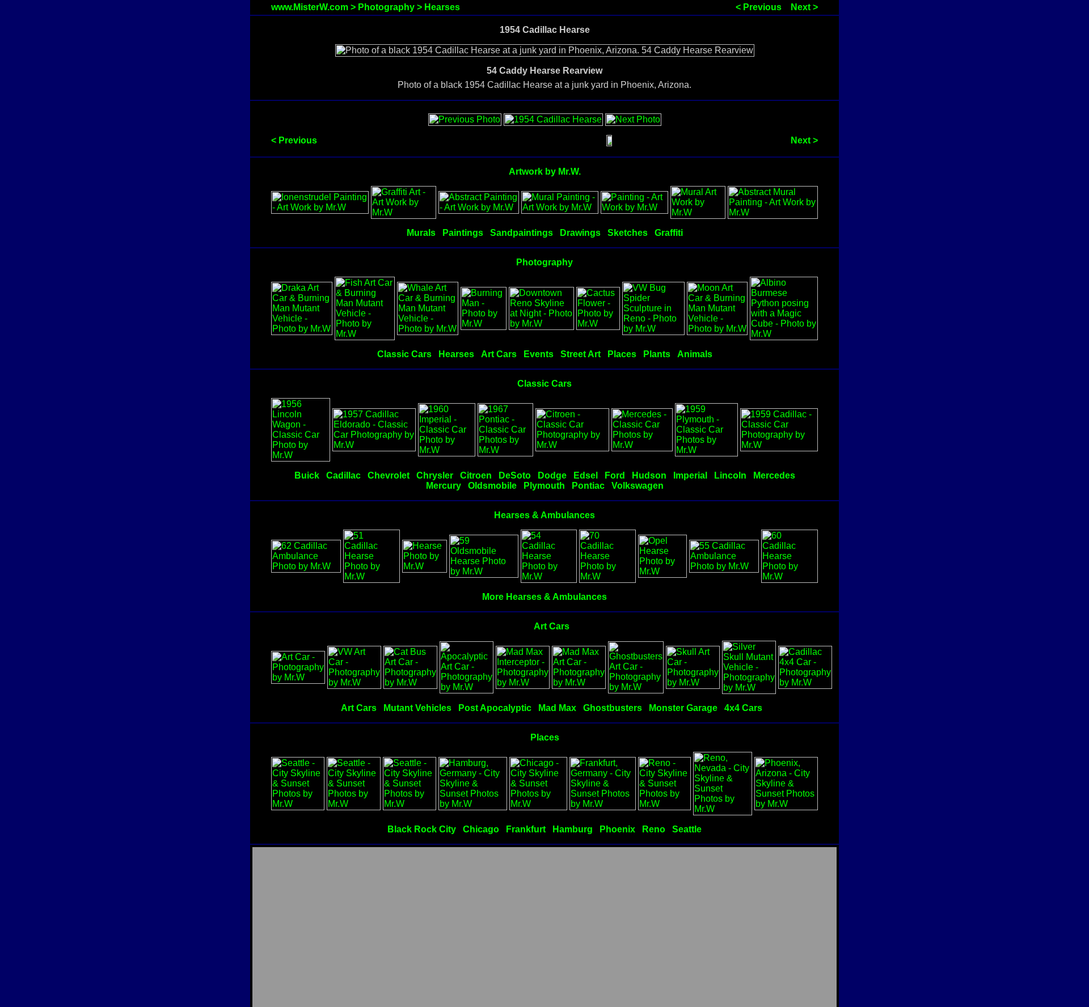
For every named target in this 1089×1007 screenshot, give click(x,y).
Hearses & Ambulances (544, 515)
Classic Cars (404, 354)
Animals (694, 354)
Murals (421, 233)
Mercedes (774, 475)
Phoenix (617, 829)
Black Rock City (421, 829)
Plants (656, 354)
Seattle (687, 829)
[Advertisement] (544, 927)
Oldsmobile (492, 485)
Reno (653, 829)
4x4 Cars (743, 708)
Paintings (462, 233)
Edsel (585, 475)
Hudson (649, 475)
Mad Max (557, 708)
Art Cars (499, 354)
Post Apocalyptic (494, 708)
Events (539, 354)
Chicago (481, 829)
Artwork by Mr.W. (545, 171)
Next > (804, 7)
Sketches (627, 233)
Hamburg (572, 829)
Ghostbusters (612, 708)
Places (621, 354)
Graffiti (669, 233)
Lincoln (730, 475)
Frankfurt (526, 829)
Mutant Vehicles (417, 708)
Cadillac (343, 475)
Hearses (442, 7)
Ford (615, 475)
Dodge (552, 475)
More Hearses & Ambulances (544, 597)
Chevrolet (389, 475)
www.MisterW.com (309, 7)
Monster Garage (683, 708)
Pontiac (588, 485)
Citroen (476, 475)
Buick (306, 475)
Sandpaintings (521, 233)
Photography (386, 7)
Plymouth (544, 485)
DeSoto (515, 475)
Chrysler (434, 475)
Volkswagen (637, 485)
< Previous (759, 7)
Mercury (443, 485)
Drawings (580, 233)
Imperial (690, 475)
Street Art (580, 354)
